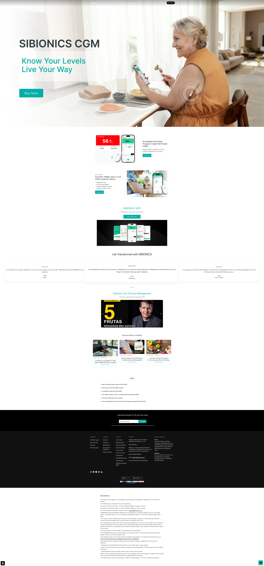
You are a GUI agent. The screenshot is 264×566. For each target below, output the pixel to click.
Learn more (147, 155)
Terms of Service (120, 453)
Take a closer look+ (132, 216)
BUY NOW (170, 2)
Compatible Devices (121, 458)
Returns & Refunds (121, 445)
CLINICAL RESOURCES (130, 3)
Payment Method (120, 447)
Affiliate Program (94, 440)
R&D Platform (106, 445)
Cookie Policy (119, 455)
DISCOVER (120, 3)
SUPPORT (140, 3)
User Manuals (119, 460)
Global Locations (107, 452)
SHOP (114, 3)
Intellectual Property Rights (121, 464)
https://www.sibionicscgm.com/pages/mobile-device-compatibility (119, 538)
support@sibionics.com (138, 457)
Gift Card (92, 445)
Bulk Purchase (94, 442)
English (124, 478)
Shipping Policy (120, 442)
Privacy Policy (119, 450)
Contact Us (106, 442)
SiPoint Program (94, 447)
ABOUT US (147, 3)
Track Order (119, 440)
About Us (105, 440)
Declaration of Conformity (106, 448)
